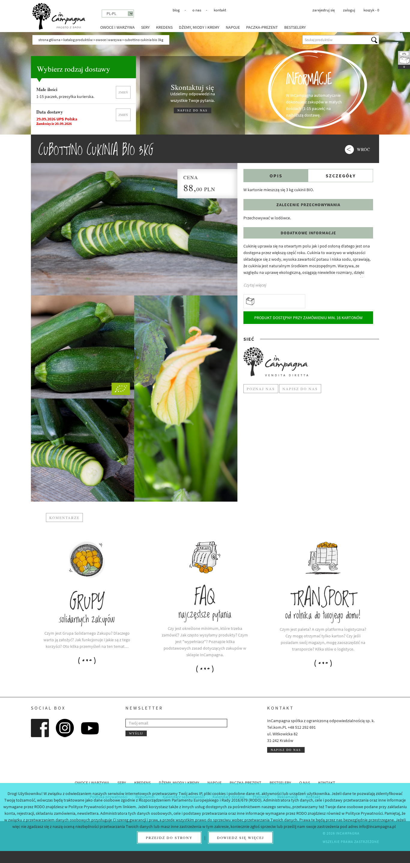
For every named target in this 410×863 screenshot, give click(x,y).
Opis (276, 176)
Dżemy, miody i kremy (199, 27)
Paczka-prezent (262, 27)
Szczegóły (341, 176)
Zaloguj (349, 10)
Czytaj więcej (254, 285)
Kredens (164, 27)
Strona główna (49, 39)
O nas (196, 10)
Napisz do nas (286, 750)
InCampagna (59, 16)
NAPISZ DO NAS (192, 110)
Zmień (123, 92)
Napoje (233, 27)
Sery (145, 27)
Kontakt (220, 10)
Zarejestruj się (323, 10)
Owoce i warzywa (117, 27)
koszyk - (371, 10)
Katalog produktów (78, 39)
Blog (176, 10)
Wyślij (136, 733)
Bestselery (295, 27)
